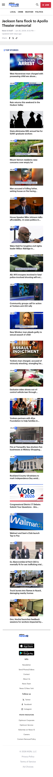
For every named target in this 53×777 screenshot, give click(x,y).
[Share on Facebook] (10, 38)
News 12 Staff (7, 31)
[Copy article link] (17, 38)
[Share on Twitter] (13, 38)
